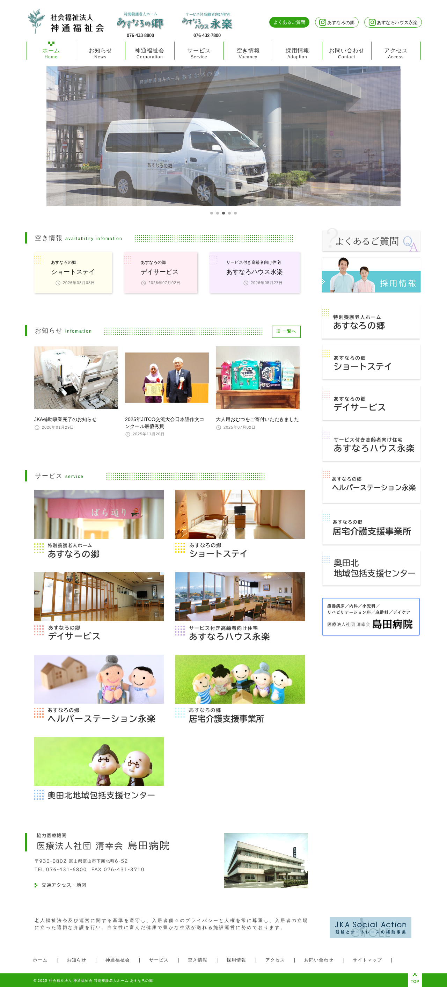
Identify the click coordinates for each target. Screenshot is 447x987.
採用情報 (297, 53)
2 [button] (217, 213)
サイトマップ (367, 960)
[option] (223, 136)
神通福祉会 (149, 53)
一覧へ (289, 331)
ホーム (51, 53)
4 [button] (229, 213)
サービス (199, 53)
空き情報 (248, 53)
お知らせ (100, 53)
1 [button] (211, 213)
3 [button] (223, 213)
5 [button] (235, 213)
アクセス (396, 53)
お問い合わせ (347, 53)
